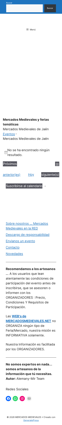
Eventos (9, 134)
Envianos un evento (20, 241)
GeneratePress (31, 420)
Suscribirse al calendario (24, 186)
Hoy (31, 174)
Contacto (12, 247)
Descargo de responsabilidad (27, 234)
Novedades (14, 254)
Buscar (9, 3)
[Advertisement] (31, 70)
